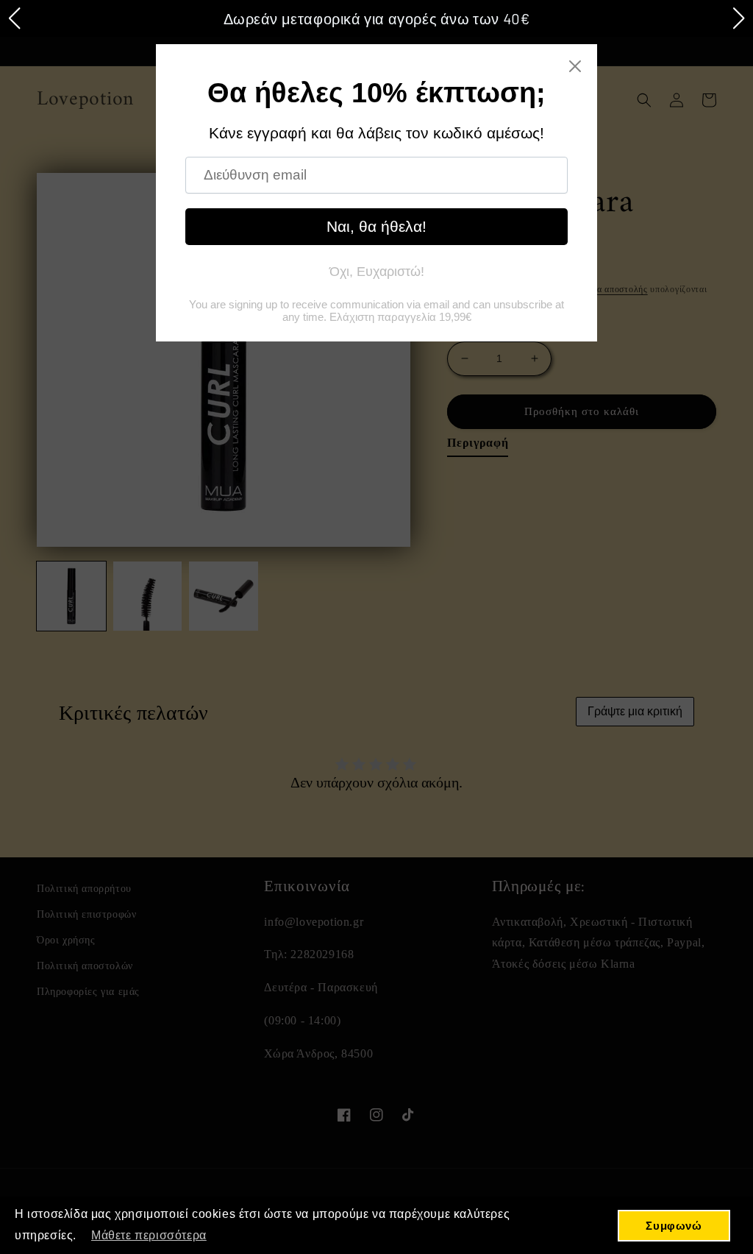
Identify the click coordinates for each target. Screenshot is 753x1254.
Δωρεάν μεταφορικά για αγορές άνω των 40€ (377, 18)
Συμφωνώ (674, 1225)
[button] (14, 18)
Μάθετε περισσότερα (149, 1235)
